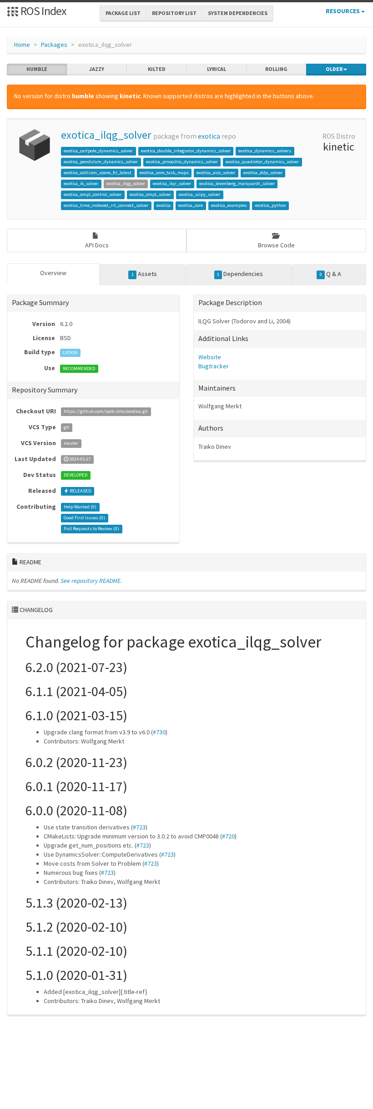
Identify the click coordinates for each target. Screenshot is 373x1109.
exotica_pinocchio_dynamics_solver (182, 162)
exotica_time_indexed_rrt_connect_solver (106, 205)
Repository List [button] (174, 13)
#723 (139, 827)
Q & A (330, 274)
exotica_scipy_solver (199, 194)
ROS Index (42, 10)
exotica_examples (229, 205)
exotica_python (270, 205)
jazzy (96, 68)
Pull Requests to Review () (91, 529)
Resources (343, 11)
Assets (144, 274)
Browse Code (276, 245)
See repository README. (91, 581)
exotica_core (190, 205)
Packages (54, 44)
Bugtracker (213, 366)
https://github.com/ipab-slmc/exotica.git (106, 412)
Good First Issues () (84, 518)
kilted (157, 68)
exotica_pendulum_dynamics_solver (101, 162)
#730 (159, 732)
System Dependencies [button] (237, 13)
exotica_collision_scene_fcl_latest (97, 173)
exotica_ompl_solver (150, 194)
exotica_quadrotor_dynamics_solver (262, 162)
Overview (53, 273)
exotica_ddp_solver (262, 173)
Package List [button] (123, 13)
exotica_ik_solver (81, 183)
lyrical (216, 68)
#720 (228, 836)
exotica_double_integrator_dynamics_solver (186, 151)
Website (209, 357)
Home (22, 44)
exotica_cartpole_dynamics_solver (98, 151)
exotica (209, 136)
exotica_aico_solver (216, 173)
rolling (276, 68)
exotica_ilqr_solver (172, 183)
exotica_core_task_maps (164, 173)
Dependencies (240, 274)
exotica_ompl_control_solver (92, 194)
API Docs (97, 245)
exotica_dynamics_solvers (264, 151)
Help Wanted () (80, 507)
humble (36, 68)
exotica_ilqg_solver (106, 135)
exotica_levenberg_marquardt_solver (237, 183)
